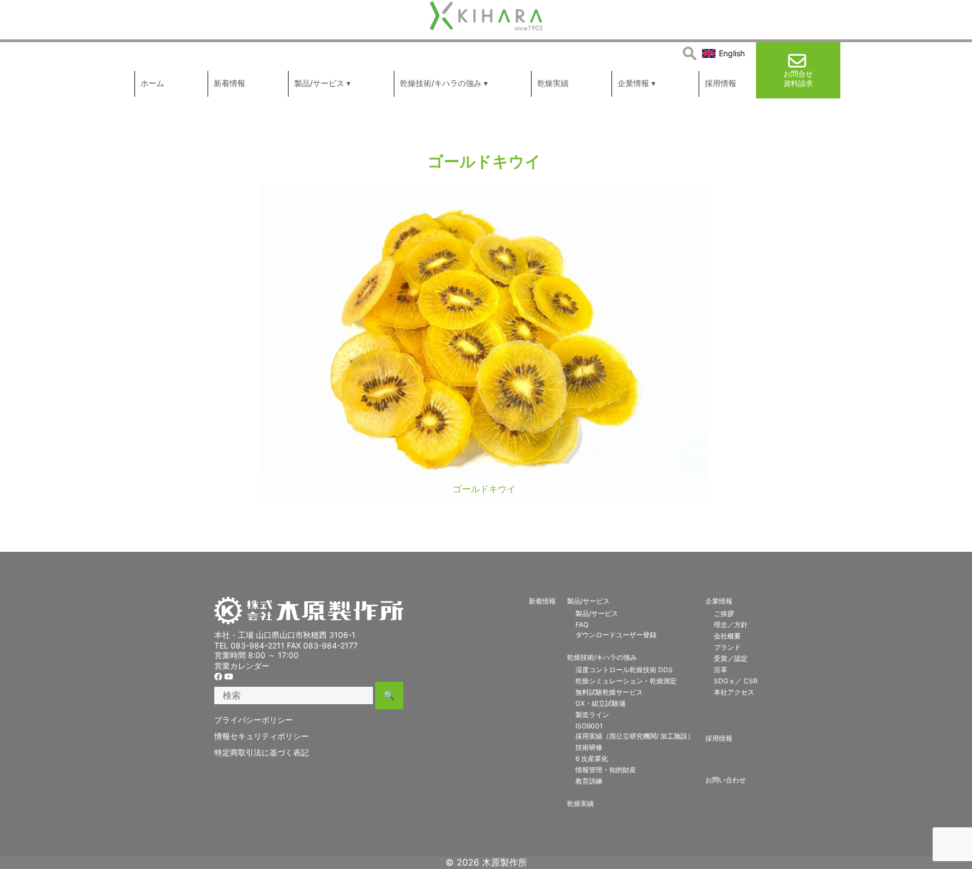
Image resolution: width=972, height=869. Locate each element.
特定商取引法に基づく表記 (261, 752)
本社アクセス (734, 692)
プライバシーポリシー (253, 719)
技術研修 (588, 747)
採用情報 (718, 738)
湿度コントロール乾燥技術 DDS (624, 669)
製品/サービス (588, 601)
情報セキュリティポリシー (261, 736)
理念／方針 (731, 624)
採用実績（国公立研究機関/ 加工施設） (634, 736)
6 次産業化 (591, 758)
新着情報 (542, 601)
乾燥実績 (580, 803)
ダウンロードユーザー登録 (615, 635)
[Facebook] (218, 676)
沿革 (720, 669)
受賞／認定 (731, 658)
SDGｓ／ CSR (736, 681)
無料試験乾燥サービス (609, 692)
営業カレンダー (241, 665)
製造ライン (592, 714)
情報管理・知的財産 (605, 770)
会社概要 (727, 636)
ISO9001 (589, 726)
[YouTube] (228, 676)
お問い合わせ (725, 780)
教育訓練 (588, 781)
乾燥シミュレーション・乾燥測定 (626, 681)
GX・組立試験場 (600, 703)
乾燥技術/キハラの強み (602, 657)
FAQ (581, 624)
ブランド (727, 647)
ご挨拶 (724, 613)
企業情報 (718, 601)
